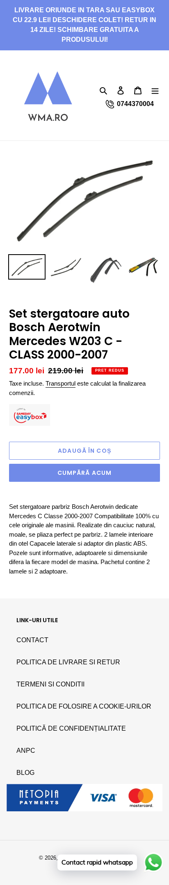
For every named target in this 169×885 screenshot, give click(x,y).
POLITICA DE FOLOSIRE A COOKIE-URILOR (83, 706)
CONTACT (32, 640)
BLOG (25, 772)
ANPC (25, 750)
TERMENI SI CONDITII (50, 684)
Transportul (60, 383)
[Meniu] (155, 90)
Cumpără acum (84, 473)
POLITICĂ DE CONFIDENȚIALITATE (71, 728)
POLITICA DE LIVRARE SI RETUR (68, 662)
